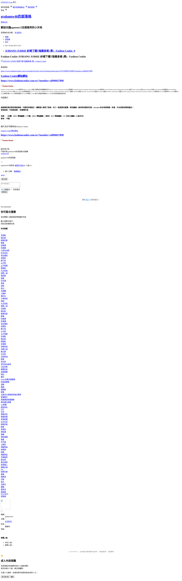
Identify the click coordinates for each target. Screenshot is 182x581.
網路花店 (4, 414)
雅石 (2, 374)
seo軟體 (3, 405)
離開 (12, 577)
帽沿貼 (3, 238)
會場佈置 (4, 419)
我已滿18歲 (5, 577)
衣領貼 (3, 235)
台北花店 (4, 422)
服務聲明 (111, 551)
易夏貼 (3, 258)
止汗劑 (3, 263)
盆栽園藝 (4, 372)
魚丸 (2, 288)
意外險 (3, 362)
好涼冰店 (4, 253)
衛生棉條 (4, 462)
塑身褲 (3, 492)
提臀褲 (3, 496)
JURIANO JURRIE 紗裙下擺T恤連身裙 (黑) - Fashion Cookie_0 (40, 50)
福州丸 (3, 296)
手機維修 (4, 457)
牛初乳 (3, 354)
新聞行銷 (4, 472)
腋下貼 (3, 260)
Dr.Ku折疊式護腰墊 (8, 379)
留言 (21, 165)
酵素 (2, 359)
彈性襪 (3, 432)
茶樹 (2, 479)
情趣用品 (4, 447)
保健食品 (4, 346)
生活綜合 (18, 33)
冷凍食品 (4, 298)
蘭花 (2, 377)
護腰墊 (3, 389)
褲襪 (2, 434)
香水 (2, 482)
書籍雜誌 (17, 171)
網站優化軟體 (6, 402)
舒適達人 (4, 465)
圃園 (2, 487)
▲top (3, 175)
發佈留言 (4, 192)
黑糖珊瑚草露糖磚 (7, 400)
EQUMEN (4, 494)
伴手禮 (3, 281)
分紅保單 (4, 367)
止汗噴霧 (4, 265)
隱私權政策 (102, 551)
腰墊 (2, 387)
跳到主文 (4, 22)
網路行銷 (4, 467)
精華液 (3, 477)
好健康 (3, 344)
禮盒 (2, 278)
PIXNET (75, 551)
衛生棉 (3, 460)
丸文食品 (4, 271)
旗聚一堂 (4, 273)
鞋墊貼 (3, 268)
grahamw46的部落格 (16, 16)
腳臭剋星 (4, 240)
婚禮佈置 (4, 417)
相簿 (6, 37)
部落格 (7, 39)
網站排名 (4, 407)
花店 (2, 412)
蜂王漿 (3, 351)
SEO (2, 409)
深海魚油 (4, 357)
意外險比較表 (6, 364)
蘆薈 (2, 474)
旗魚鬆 (3, 276)
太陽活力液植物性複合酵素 (11, 394)
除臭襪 (3, 245)
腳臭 (2, 243)
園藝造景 (4, 369)
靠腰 (2, 384)
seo (2, 469)
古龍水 (3, 484)
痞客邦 (17, 165)
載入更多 (4, 179)
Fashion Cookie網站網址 (14, 76)
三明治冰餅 (5, 250)
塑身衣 (3, 489)
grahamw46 (5, 153)
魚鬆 (2, 283)
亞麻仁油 (4, 349)
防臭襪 (3, 248)
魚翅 (2, 301)
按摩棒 (3, 449)
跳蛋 (2, 452)
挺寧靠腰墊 (5, 382)
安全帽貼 (4, 255)
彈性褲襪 (4, 437)
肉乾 (2, 286)
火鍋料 (3, 293)
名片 (6, 42)
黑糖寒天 (4, 397)
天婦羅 (3, 291)
